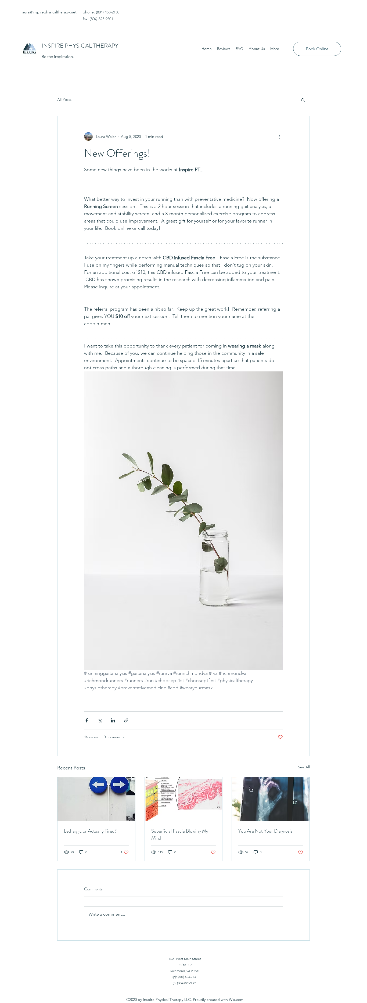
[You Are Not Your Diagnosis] (271, 799)
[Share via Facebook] (86, 720)
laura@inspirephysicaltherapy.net (49, 12)
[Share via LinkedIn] (113, 720)
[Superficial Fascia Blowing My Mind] (183, 799)
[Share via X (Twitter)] (99, 720)
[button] (302, 100)
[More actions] (279, 136)
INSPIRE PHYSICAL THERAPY (80, 45)
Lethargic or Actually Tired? (90, 831)
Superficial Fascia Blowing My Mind (179, 834)
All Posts (64, 99)
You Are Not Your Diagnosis (265, 831)
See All (304, 767)
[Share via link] (126, 720)
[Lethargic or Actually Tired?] (96, 799)
